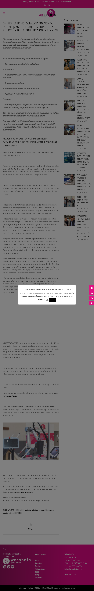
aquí (47, 300)
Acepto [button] (53, 300)
